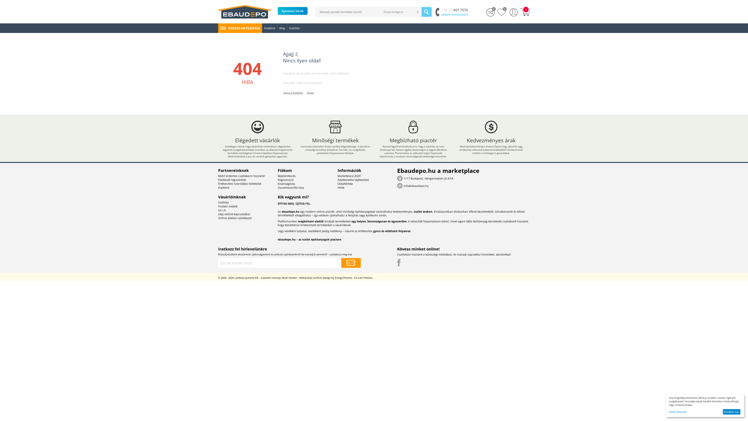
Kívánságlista (286, 184)
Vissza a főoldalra (293, 93)
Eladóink (223, 187)
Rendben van (731, 412)
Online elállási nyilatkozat (235, 218)
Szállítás (223, 202)
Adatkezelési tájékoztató (353, 180)
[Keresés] (427, 12)
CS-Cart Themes (363, 277)
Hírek (341, 187)
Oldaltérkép (345, 184)
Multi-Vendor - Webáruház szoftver (302, 277)
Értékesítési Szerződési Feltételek (239, 184)
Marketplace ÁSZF (349, 176)
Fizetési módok (227, 206)
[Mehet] (351, 263)
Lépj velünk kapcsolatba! (234, 214)
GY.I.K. (222, 210)
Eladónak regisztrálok (232, 180)
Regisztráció (286, 180)
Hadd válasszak (678, 412)
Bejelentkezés (287, 176)
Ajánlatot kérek (293, 11)
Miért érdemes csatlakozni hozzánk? (241, 176)
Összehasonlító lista (291, 187)
